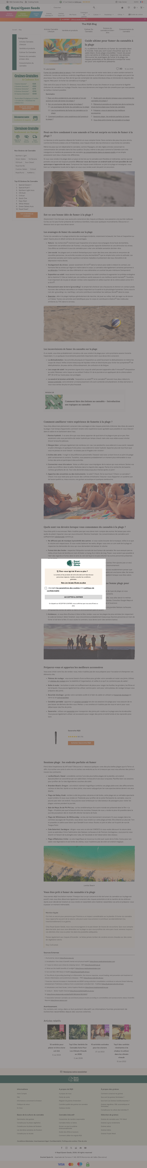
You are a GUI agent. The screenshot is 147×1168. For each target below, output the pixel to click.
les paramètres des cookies (68, 588)
